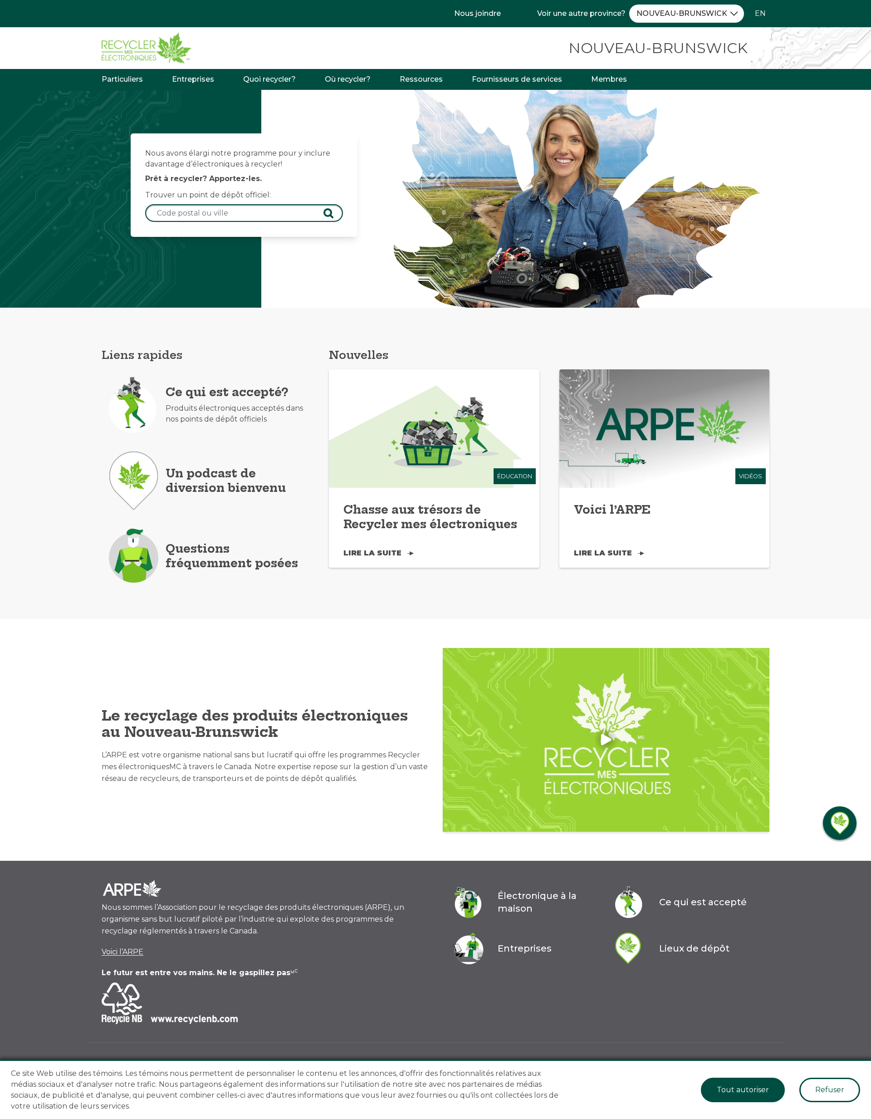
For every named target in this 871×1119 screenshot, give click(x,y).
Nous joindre (477, 13)
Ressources (421, 79)
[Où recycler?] (839, 823)
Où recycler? (348, 79)
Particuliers (122, 79)
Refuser (829, 1089)
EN (760, 13)
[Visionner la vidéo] (606, 740)
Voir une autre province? (581, 13)
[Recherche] (328, 213)
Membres (609, 79)
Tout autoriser (743, 1089)
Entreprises (193, 79)
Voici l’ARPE (122, 951)
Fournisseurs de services (517, 79)
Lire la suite (372, 553)
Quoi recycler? (269, 79)
